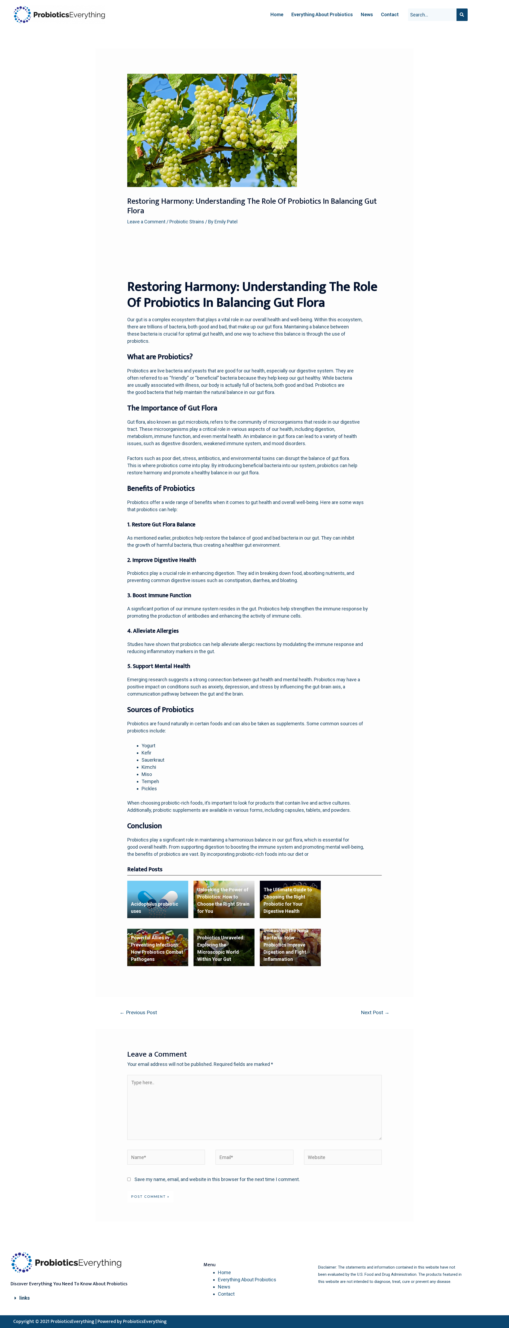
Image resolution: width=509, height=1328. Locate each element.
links (24, 1298)
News (367, 14)
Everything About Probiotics (322, 14)
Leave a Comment (146, 221)
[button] (72, 1298)
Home (276, 14)
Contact (390, 14)
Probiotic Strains (186, 221)
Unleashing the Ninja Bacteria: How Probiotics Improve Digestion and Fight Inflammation (286, 945)
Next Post (375, 1012)
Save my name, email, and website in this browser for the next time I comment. (217, 1179)
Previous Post (138, 1012)
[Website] (343, 1158)
